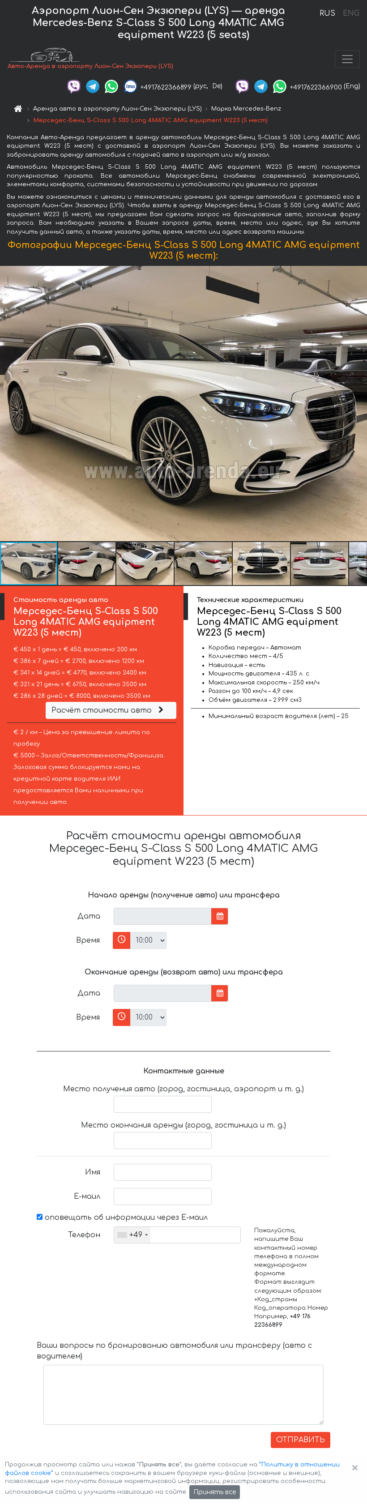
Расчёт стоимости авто (102, 710)
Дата (88, 916)
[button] (87, 563)
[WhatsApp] (111, 86)
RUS (327, 13)
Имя (92, 1172)
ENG (351, 13)
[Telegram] (92, 86)
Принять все (214, 1492)
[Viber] (73, 86)
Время (88, 940)
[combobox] (132, 1235)
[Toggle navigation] (347, 59)
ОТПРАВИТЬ (300, 1440)
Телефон (84, 1235)
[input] (163, 916)
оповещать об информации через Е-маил (125, 1217)
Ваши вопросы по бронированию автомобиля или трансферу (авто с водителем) (174, 1351)
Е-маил (87, 1196)
